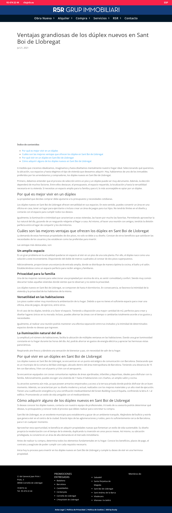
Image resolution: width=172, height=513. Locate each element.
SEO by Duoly (111, 509)
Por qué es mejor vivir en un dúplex (40, 150)
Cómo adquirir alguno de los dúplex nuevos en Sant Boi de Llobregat (57, 161)
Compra (81, 18)
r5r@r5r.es (22, 488)
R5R (115, 18)
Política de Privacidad (76, 509)
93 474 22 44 (26, 491)
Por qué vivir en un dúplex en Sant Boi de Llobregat (48, 157)
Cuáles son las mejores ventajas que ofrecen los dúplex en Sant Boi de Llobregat (62, 154)
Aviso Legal (59, 509)
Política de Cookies (95, 509)
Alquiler (64, 18)
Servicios (100, 18)
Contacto (131, 18)
